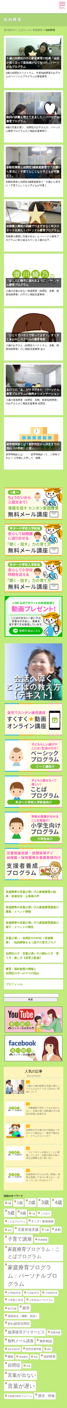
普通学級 (55, 1332)
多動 (58, 1229)
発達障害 (23, 1357)
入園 (46, 1230)
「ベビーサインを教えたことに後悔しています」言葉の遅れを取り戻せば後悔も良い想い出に (43, 1155)
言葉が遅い (21, 1386)
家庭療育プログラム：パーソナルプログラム (33, 1275)
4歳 (58, 1202)
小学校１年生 (15, 1299)
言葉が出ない (22, 1375)
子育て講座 (20, 1239)
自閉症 (14, 1365)
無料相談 (45, 1341)
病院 (49, 1349)
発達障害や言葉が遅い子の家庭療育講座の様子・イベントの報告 (32, 925)
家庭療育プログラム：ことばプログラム (34, 1253)
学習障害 (42, 1239)
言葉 (28, 1366)
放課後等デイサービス (26, 1332)
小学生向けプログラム (41, 1300)
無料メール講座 (21, 1341)
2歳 (31, 1202)
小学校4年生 (33, 1293)
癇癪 (10, 1356)
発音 (36, 1357)
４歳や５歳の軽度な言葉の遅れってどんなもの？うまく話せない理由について (43, 1089)
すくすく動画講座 (42, 1221)
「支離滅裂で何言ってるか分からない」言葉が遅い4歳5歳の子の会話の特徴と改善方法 (43, 1111)
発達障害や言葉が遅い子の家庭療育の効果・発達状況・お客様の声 (31, 894)
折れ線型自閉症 (19, 1323)
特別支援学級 (33, 1348)
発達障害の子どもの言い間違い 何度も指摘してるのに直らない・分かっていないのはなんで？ (43, 1177)
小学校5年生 (51, 1293)
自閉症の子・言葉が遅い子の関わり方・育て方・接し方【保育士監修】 (32, 955)
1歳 (20, 1203)
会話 (10, 1230)
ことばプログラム (16, 1221)
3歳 (45, 1202)
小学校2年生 (14, 1292)
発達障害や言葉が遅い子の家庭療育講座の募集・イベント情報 (32, 909)
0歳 (9, 1203)
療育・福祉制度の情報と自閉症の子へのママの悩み (22, 971)
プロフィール (14, 984)
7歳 (33, 1214)
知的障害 (49, 1356)
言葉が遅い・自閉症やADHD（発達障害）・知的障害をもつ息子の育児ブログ (31, 940)
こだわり (45, 1213)
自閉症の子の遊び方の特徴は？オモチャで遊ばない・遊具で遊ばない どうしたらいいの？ (43, 1133)
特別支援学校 (14, 1349)
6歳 (23, 1213)
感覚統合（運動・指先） (23, 1316)
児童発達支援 (28, 1230)
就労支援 (12, 1308)
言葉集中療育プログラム (20, 1396)
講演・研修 (46, 1396)
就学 (26, 1308)
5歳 (11, 1212)
